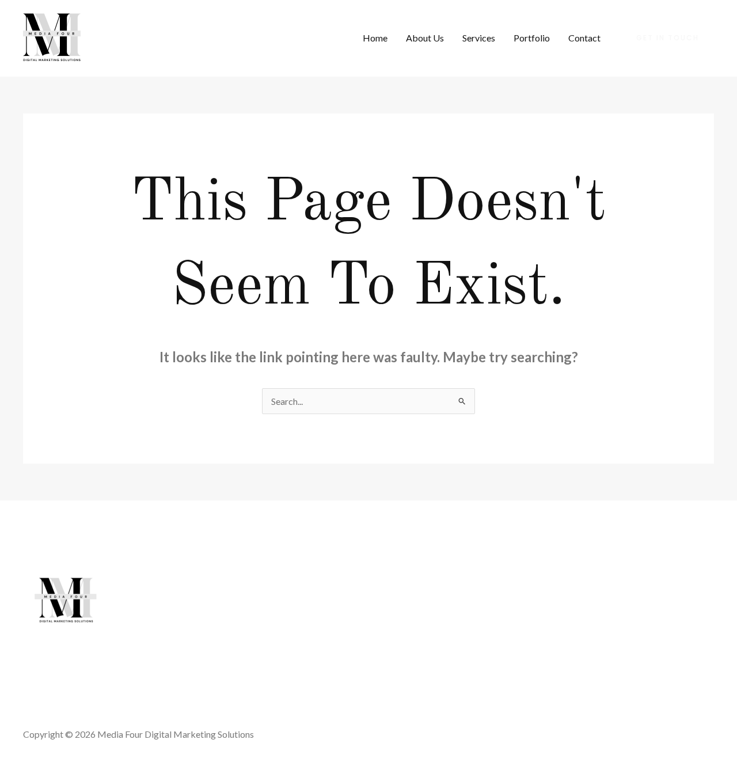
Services (478, 37)
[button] (667, 38)
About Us (425, 37)
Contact (584, 37)
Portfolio (532, 37)
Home (375, 37)
